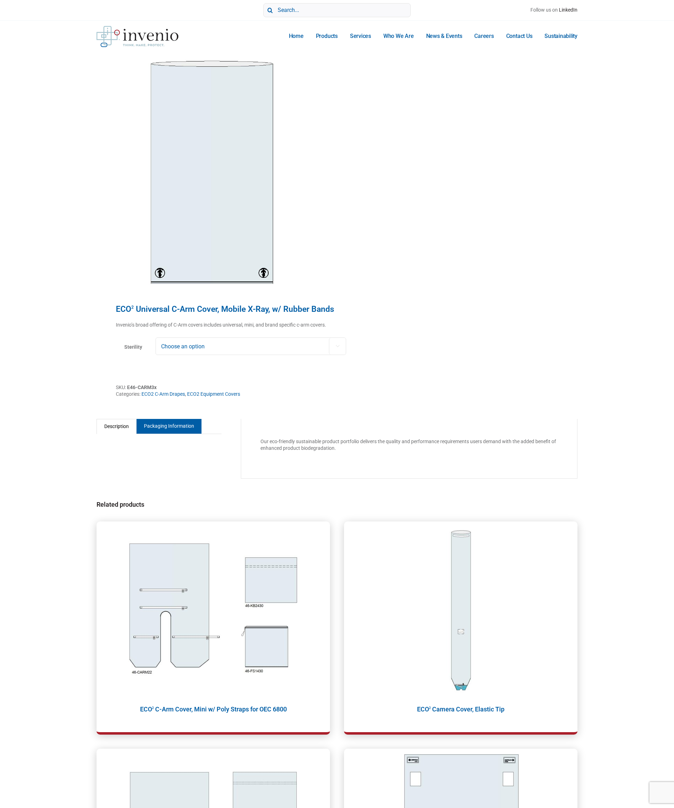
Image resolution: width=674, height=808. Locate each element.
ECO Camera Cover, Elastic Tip (460, 709)
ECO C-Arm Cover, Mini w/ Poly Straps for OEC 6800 (213, 709)
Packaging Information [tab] (169, 426)
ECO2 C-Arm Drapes (163, 394)
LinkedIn (568, 10)
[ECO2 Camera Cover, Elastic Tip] (460, 609)
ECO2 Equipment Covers (213, 394)
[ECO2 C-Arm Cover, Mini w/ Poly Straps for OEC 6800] (213, 609)
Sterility (133, 347)
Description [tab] (116, 426)
